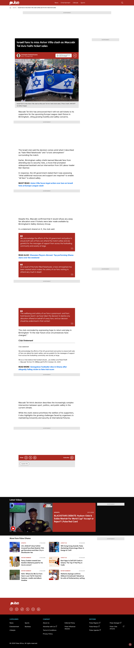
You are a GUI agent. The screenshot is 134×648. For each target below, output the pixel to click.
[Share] (75, 55)
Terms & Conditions (49, 630)
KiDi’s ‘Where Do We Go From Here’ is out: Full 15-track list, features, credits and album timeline (31, 577)
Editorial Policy (70, 623)
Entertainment (65, 3)
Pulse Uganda (94, 630)
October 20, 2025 (54, 362)
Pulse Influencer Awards (70, 628)
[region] (67, 533)
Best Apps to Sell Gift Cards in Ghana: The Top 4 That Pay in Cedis (71, 563)
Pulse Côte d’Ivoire (113, 628)
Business (28, 626)
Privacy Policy (48, 634)
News (56, 3)
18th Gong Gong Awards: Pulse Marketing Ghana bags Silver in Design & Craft (72, 548)
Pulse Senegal (114, 623)
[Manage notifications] (130, 644)
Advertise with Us (49, 626)
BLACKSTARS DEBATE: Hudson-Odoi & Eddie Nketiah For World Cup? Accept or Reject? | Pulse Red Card (74, 518)
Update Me (24, 463)
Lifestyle (75, 3)
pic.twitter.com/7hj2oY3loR (57, 360)
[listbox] (67, 533)
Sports (83, 3)
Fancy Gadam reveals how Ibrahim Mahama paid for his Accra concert (32, 563)
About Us (46, 623)
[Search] (122, 3)
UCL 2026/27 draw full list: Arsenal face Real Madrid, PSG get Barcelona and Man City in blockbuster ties (32, 549)
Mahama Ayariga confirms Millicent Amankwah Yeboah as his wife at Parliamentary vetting (73, 576)
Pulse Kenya (93, 626)
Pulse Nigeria (93, 623)
